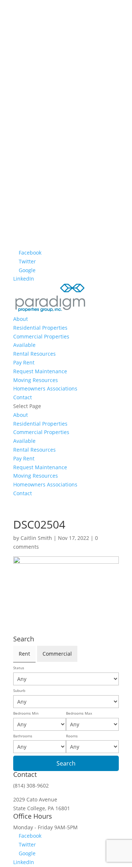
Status (18, 668)
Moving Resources (35, 380)
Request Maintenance (40, 371)
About (20, 318)
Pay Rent (23, 362)
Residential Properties (40, 327)
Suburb (19, 690)
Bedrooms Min (25, 713)
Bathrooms (22, 736)
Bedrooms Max (79, 713)
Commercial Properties (41, 336)
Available (24, 344)
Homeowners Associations (45, 388)
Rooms (72, 736)
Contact (22, 397)
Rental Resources (34, 353)
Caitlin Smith (36, 537)
